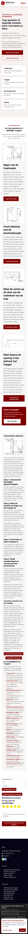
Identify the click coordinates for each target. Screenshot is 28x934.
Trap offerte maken (11, 199)
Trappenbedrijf (9, 893)
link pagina (8, 875)
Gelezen (22, 930)
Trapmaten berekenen (12, 58)
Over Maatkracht (10, 877)
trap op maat (9, 899)
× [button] (26, 905)
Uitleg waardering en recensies (12, 794)
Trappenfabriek (10, 891)
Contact (6, 856)
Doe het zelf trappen (11, 889)
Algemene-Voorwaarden (12, 870)
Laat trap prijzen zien (9, 789)
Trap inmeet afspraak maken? (13, 654)
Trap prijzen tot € (7, 779)
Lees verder (22, 914)
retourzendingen (10, 871)
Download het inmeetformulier (14, 398)
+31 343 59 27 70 (8, 853)
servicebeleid (9, 873)
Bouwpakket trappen (11, 327)
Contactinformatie (7, 930)
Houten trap (9, 895)
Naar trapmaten (12, 421)
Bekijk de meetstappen (12, 52)
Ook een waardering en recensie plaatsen (14, 824)
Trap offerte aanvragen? (14, 658)
